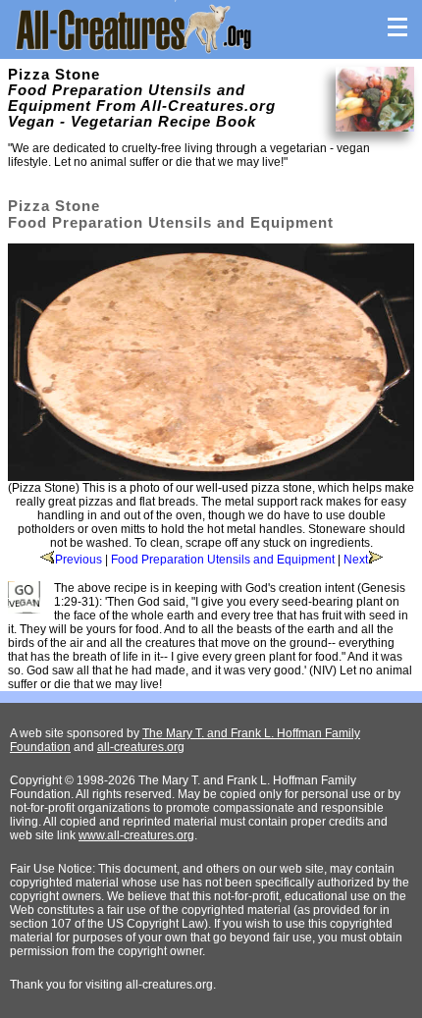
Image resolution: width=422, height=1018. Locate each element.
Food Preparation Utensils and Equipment (223, 559)
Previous (78, 559)
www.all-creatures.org (136, 835)
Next (355, 559)
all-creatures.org (141, 747)
